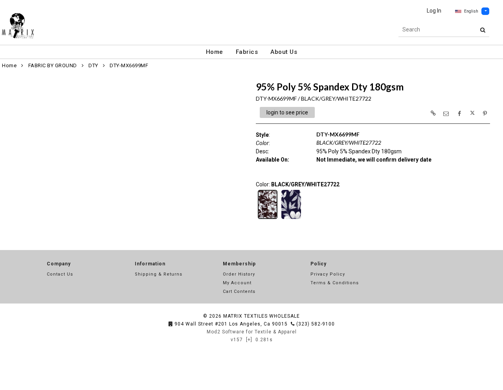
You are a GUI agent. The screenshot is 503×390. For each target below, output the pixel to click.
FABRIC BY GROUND (52, 65)
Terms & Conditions (334, 282)
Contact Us (60, 274)
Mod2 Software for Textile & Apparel (252, 332)
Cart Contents (239, 291)
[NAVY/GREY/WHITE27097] (291, 218)
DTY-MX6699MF (129, 65)
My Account (237, 282)
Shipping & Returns (158, 274)
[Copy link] (433, 113)
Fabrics (247, 51)
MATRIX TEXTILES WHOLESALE (261, 316)
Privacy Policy (327, 274)
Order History (239, 274)
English (471, 11)
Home (214, 51)
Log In (434, 10)
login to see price (287, 112)
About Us (283, 51)
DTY (93, 65)
